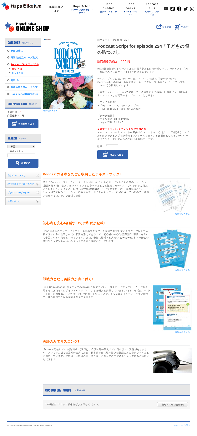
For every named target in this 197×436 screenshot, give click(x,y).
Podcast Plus (152, 9)
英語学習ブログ (56, 9)
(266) (25, 64)
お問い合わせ (14, 201)
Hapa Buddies (108, 9)
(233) (17, 69)
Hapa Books (130, 9)
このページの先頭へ (181, 425)
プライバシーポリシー (18, 192)
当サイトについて (16, 175)
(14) (24, 94)
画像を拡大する (50, 110)
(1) (17, 50)
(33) (18, 73)
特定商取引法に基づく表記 (21, 184)
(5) (15, 80)
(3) (24, 57)
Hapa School (82, 9)
